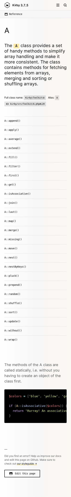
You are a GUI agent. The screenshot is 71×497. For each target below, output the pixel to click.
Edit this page (25, 473)
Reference (15, 14)
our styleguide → (27, 463)
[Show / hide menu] (58, 5)
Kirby (20, 5)
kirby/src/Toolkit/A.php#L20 (27, 104)
